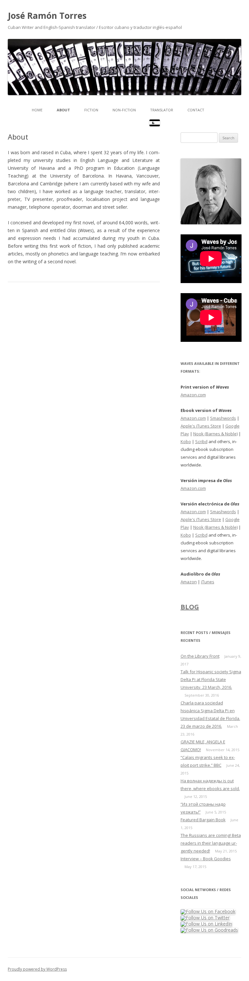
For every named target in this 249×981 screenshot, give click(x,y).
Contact (195, 109)
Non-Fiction (124, 109)
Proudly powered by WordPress (37, 969)
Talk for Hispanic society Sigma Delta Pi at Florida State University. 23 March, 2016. (211, 679)
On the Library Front (200, 656)
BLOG (190, 606)
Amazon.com (193, 395)
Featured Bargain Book (203, 820)
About (63, 109)
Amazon (189, 582)
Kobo (186, 441)
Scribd (201, 441)
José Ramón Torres (47, 15)
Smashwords (223, 418)
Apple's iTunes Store (201, 426)
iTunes (207, 582)
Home (37, 109)
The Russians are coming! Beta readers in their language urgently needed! (211, 843)
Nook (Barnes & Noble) (215, 434)
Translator (161, 109)
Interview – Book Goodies (206, 859)
